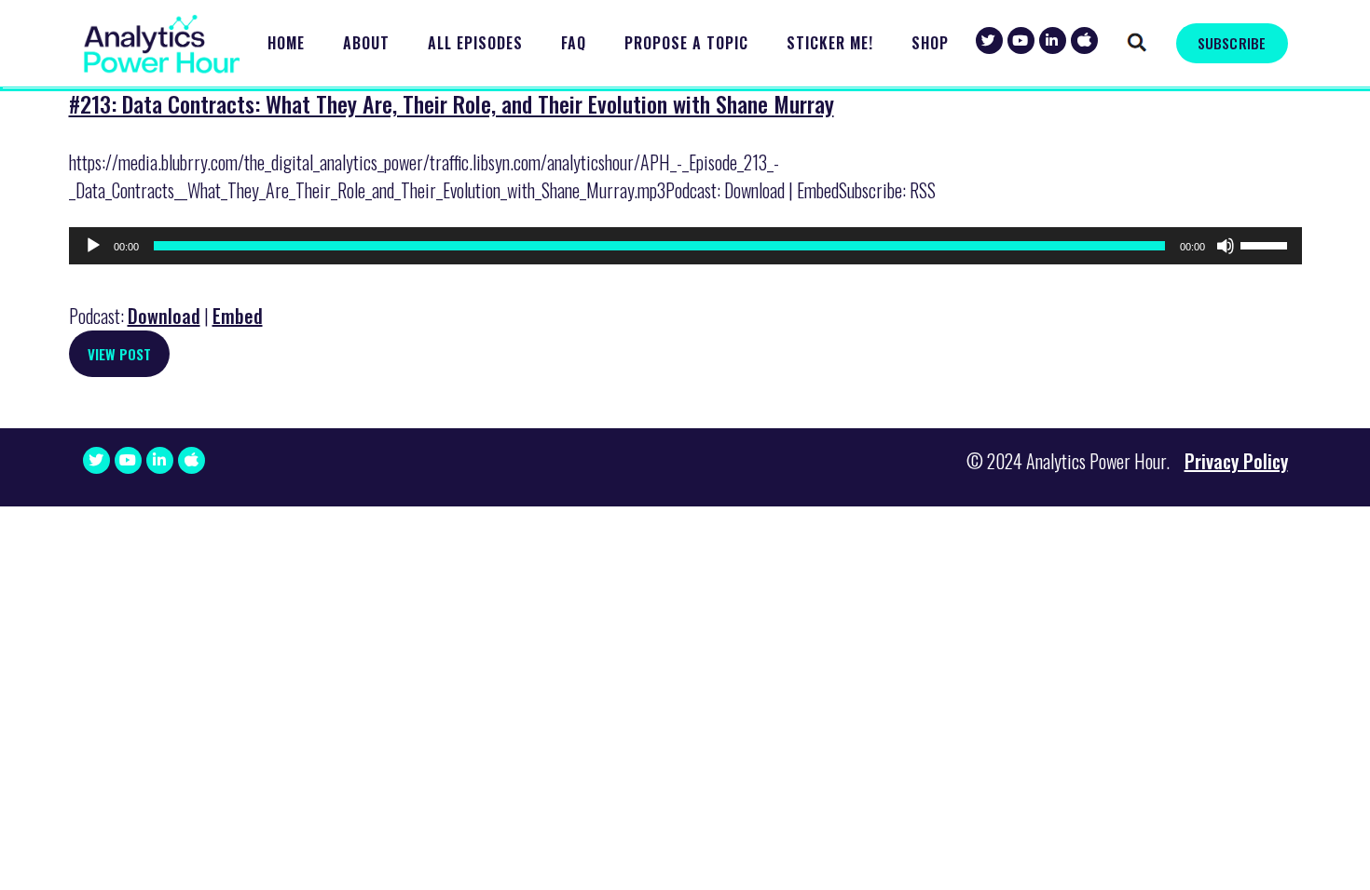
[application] (685, 245)
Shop (930, 43)
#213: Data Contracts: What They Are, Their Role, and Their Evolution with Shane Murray (451, 103)
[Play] (93, 245)
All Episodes (475, 43)
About (366, 43)
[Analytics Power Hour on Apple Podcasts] (1084, 40)
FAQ (573, 43)
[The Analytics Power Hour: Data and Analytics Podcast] (162, 44)
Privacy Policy (1236, 461)
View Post (119, 354)
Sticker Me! (830, 43)
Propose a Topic (686, 43)
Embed (237, 316)
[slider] (1266, 244)
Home (286, 43)
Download (164, 316)
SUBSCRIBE (1232, 43)
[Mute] (1225, 245)
